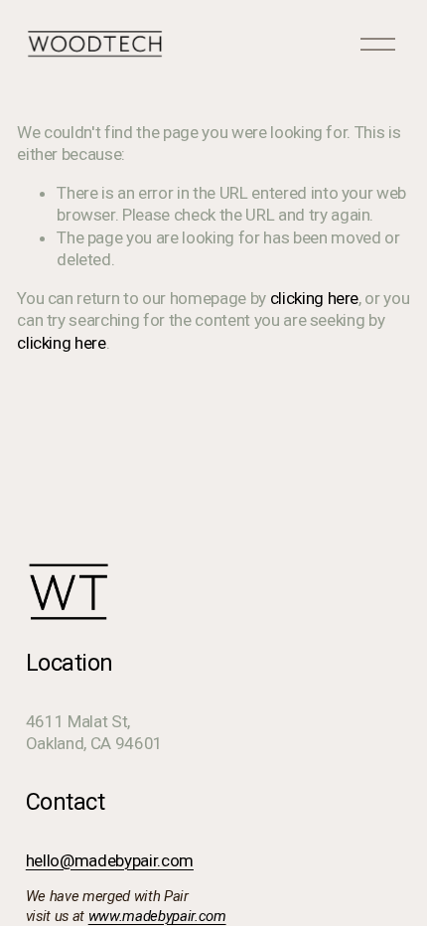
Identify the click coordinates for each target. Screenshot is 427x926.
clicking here (314, 298)
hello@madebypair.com (110, 860)
